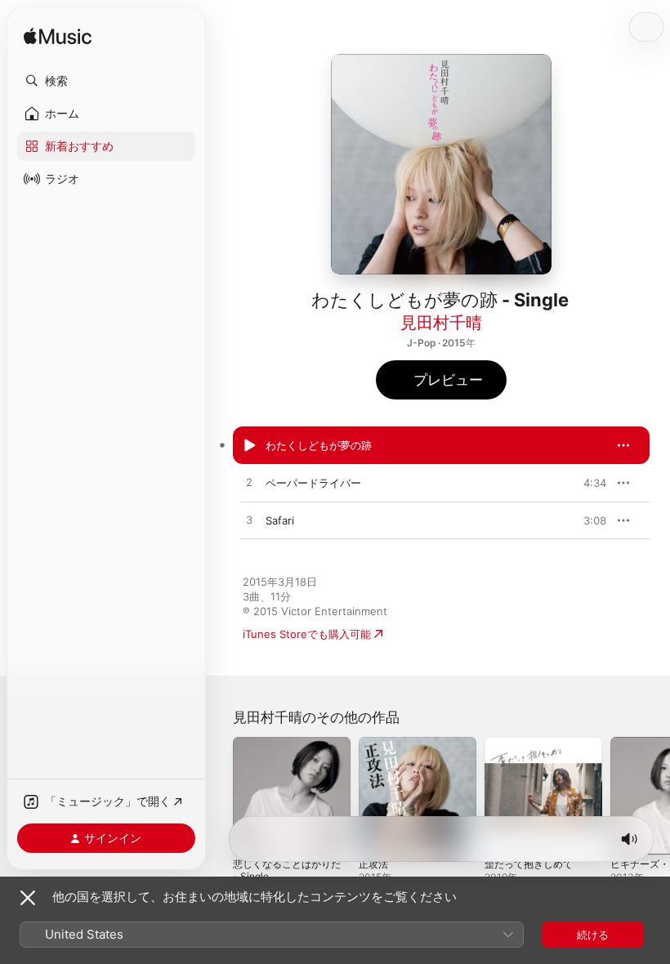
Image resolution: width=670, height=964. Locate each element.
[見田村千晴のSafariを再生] (249, 520)
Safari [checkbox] (280, 520)
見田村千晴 (441, 322)
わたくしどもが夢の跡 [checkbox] (319, 445)
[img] (58, 37)
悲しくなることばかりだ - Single (287, 870)
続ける (593, 934)
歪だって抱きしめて (529, 864)
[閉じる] (27, 897)
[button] (106, 81)
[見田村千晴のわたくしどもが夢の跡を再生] (249, 445)
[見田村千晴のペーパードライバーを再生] (249, 482)
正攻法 (373, 864)
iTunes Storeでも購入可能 (307, 633)
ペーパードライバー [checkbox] (313, 482)
